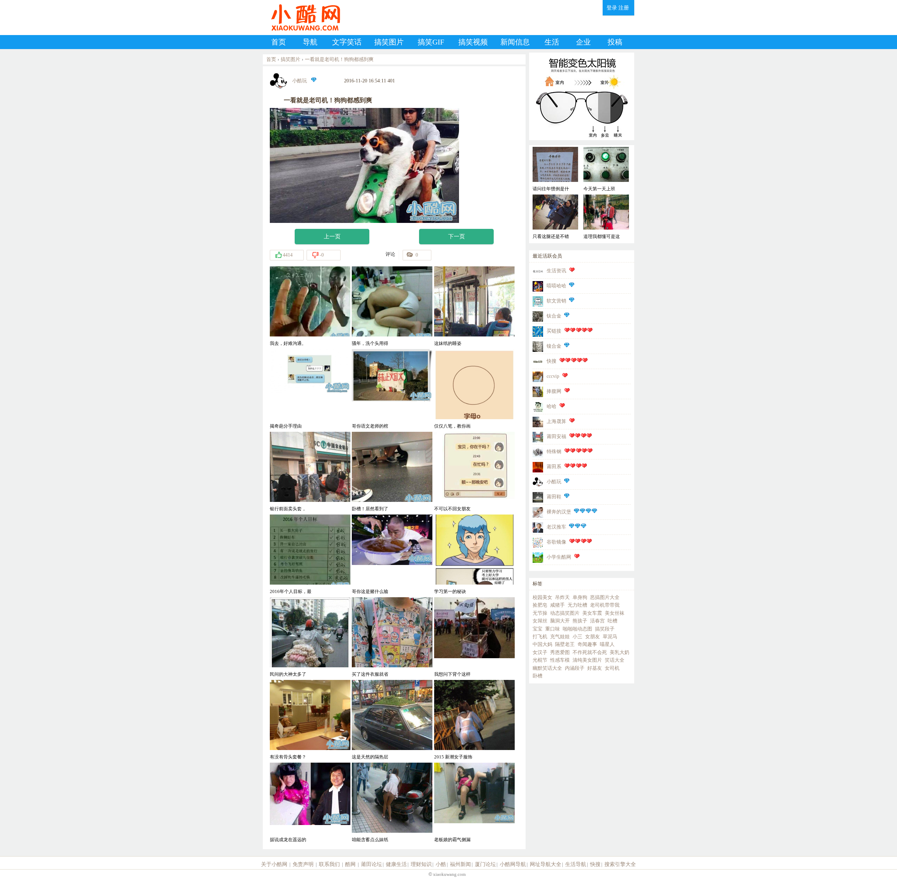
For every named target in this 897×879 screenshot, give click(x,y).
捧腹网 (554, 391)
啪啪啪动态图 (577, 629)
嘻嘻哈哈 (556, 285)
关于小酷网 (274, 864)
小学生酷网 (559, 557)
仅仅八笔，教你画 (452, 426)
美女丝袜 (614, 613)
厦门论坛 (485, 864)
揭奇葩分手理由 (286, 426)
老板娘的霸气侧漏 (452, 839)
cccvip (553, 376)
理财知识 (421, 864)
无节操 (540, 613)
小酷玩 (299, 80)
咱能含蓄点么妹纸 (370, 839)
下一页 (456, 236)
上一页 (332, 236)
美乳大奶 (619, 652)
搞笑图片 (389, 42)
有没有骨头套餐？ (288, 756)
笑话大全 (614, 660)
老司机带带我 (604, 605)
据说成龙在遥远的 (288, 839)
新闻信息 (515, 42)
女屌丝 (540, 621)
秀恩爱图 (560, 652)
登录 (612, 8)
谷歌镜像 (556, 542)
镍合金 (554, 346)
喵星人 (607, 644)
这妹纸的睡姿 (447, 343)
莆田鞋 (554, 496)
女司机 (612, 668)
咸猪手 (557, 605)
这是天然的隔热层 (370, 756)
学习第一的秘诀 (450, 591)
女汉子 (540, 652)
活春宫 (597, 621)
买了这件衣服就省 (370, 674)
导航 (310, 42)
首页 (278, 42)
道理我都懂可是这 (601, 236)
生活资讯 (556, 270)
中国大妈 (542, 644)
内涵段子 (574, 668)
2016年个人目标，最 (290, 591)
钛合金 (554, 316)
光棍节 (540, 660)
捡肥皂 (540, 605)
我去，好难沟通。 (288, 343)
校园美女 (542, 597)
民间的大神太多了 (288, 674)
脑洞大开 (560, 621)
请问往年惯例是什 (551, 188)
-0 (322, 255)
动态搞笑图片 (565, 613)
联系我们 (329, 864)
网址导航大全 (545, 864)
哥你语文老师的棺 (370, 426)
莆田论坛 (371, 864)
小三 (577, 636)
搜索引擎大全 (620, 864)
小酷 (441, 864)
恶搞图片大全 (604, 597)
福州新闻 (460, 864)
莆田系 (554, 466)
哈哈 (551, 406)
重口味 (552, 629)
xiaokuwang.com (449, 874)
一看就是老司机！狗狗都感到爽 (339, 59)
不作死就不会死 (590, 652)
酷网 (350, 864)
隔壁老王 (565, 644)
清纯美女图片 (587, 660)
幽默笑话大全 (547, 668)
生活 (552, 42)
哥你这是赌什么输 (370, 591)
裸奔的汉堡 (559, 512)
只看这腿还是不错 (551, 236)
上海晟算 (556, 421)
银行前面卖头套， (288, 508)
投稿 (615, 42)
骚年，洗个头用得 (370, 343)
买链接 (554, 331)
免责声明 (303, 864)
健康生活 (396, 864)
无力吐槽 (577, 605)
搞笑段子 (605, 629)
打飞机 (540, 636)
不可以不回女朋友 (452, 508)
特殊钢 (554, 451)
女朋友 (592, 636)
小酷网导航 (513, 864)
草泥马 (610, 636)
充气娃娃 (560, 636)
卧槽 (537, 676)
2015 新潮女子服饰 (453, 756)
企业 (583, 42)
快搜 (551, 361)
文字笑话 (347, 42)
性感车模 (560, 660)
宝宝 (537, 629)
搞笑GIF (431, 42)
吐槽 (612, 621)
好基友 (594, 668)
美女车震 (592, 613)
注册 (623, 8)
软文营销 (556, 301)
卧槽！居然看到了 (370, 508)
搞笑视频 (473, 42)
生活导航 (575, 864)
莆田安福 (556, 436)
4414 (288, 255)
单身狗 (580, 597)
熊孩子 (580, 621)
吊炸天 (562, 597)
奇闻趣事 (587, 644)
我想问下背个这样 (452, 674)
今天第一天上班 (599, 188)
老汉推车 (556, 527)
